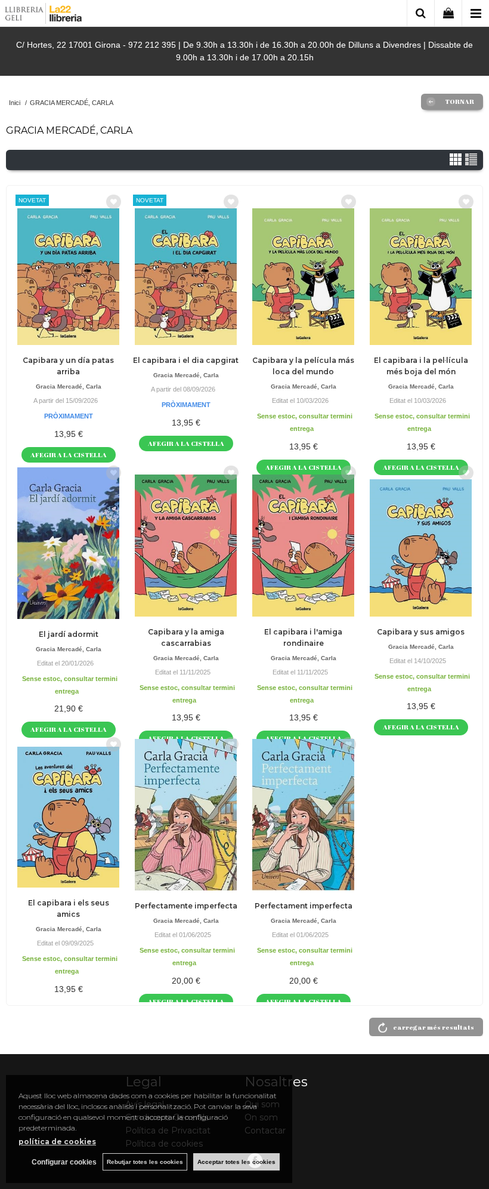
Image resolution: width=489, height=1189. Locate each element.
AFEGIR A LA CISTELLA (68, 454)
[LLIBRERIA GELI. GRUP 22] (44, 15)
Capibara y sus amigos (421, 631)
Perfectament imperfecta (303, 905)
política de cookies (57, 1141)
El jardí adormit (68, 634)
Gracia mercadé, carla (68, 386)
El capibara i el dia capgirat (186, 360)
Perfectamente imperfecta (186, 905)
